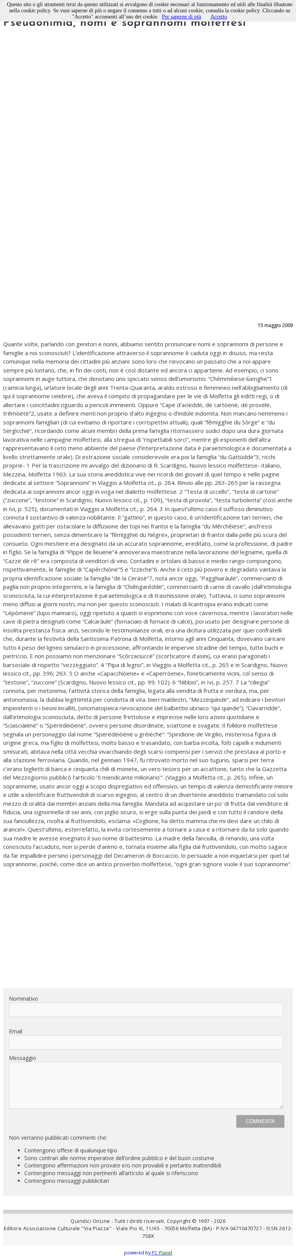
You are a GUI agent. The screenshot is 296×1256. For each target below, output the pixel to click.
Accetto (218, 17)
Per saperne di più (181, 17)
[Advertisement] (148, 928)
